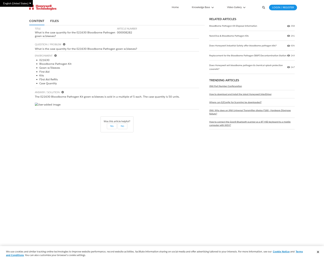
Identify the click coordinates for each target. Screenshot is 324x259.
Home (175, 7)
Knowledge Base (201, 7)
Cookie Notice (281, 251)
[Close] (318, 252)
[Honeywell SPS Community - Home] (43, 8)
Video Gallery (234, 7)
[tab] (36, 21)
